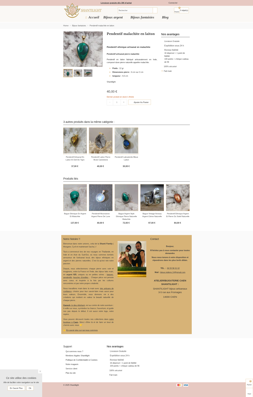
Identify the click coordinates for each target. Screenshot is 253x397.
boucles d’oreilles (80, 277)
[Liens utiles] (182, 3)
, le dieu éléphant (74, 305)
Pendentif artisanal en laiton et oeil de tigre (75, 158)
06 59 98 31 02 (173, 268)
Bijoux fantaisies (142, 17)
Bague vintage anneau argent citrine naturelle (152, 215)
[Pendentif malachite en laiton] (99, 64)
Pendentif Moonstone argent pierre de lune (100, 215)
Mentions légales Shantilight (77, 355)
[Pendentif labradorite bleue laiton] (126, 141)
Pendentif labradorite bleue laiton (126, 158)
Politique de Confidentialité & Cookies (82, 360)
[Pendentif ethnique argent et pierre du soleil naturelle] (177, 197)
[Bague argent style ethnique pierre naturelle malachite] (126, 197)
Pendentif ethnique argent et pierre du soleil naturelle (177, 215)
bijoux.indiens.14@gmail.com (172, 272)
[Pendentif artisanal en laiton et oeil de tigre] (75, 141)
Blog (165, 17)
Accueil (93, 17)
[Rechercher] (155, 10)
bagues (110, 274)
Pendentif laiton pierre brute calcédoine (100, 158)
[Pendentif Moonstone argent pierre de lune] (100, 197)
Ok (30, 388)
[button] (184, 121)
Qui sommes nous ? (74, 351)
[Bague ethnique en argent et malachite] (75, 197)
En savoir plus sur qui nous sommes (82, 330)
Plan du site (71, 373)
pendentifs (67, 277)
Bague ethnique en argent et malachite (75, 215)
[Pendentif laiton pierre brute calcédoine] (100, 141)
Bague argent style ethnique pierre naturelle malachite (126, 216)
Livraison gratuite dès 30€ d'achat (116, 3)
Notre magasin (72, 364)
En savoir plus (16, 388)
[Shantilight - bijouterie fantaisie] (82, 10)
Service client (71, 368)
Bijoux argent (113, 17)
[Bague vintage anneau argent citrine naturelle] (152, 197)
